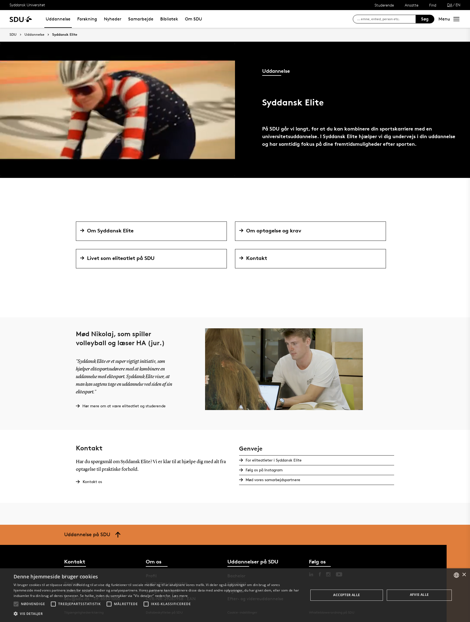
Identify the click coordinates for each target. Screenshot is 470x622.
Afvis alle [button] (419, 594)
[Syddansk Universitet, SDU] (21, 19)
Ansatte (411, 5)
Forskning (87, 19)
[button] (16, 604)
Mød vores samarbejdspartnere (273, 479)
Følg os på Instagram (264, 470)
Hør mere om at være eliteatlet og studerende (124, 405)
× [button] (464, 575)
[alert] (235, 595)
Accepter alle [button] (346, 595)
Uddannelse (58, 19)
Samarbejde (140, 19)
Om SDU (193, 19)
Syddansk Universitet (27, 4)
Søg (425, 19)
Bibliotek (169, 19)
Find (432, 5)
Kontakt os (92, 481)
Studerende (384, 5)
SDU (13, 34)
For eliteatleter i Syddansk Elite (274, 460)
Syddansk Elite (64, 35)
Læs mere (180, 595)
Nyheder (112, 19)
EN (458, 4)
